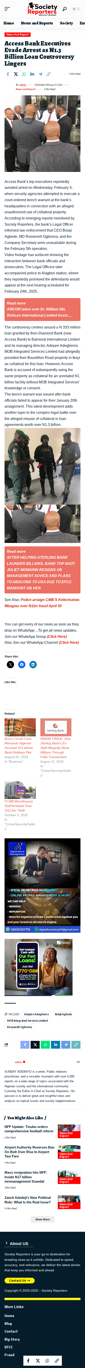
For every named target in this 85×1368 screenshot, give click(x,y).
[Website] (78, 1062)
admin (22, 84)
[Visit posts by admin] (9, 87)
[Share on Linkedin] (32, 74)
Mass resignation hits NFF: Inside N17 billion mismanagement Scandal (26, 1176)
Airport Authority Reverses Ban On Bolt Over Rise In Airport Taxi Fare (29, 1151)
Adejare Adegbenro (36, 1014)
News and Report (17, 34)
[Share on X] (16, 74)
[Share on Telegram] (40, 74)
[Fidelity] (39, 967)
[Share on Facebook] (8, 74)
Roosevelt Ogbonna (19, 1027)
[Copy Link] (48, 74)
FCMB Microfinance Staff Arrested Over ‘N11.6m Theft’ (19, 805)
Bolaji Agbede (63, 1014)
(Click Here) (57, 637)
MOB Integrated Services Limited (27, 1020)
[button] (8, 9)
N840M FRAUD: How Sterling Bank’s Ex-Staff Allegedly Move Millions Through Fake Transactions (55, 748)
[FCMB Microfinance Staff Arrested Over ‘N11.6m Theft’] (20, 790)
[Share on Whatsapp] (24, 74)
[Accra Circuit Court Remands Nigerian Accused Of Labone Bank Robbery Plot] (20, 727)
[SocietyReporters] (42, 9)
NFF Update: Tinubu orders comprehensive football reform (29, 1129)
